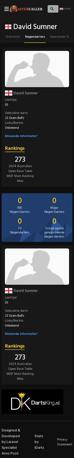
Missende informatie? (21, 136)
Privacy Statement (64, 442)
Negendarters (35, 36)
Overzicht (13, 36)
